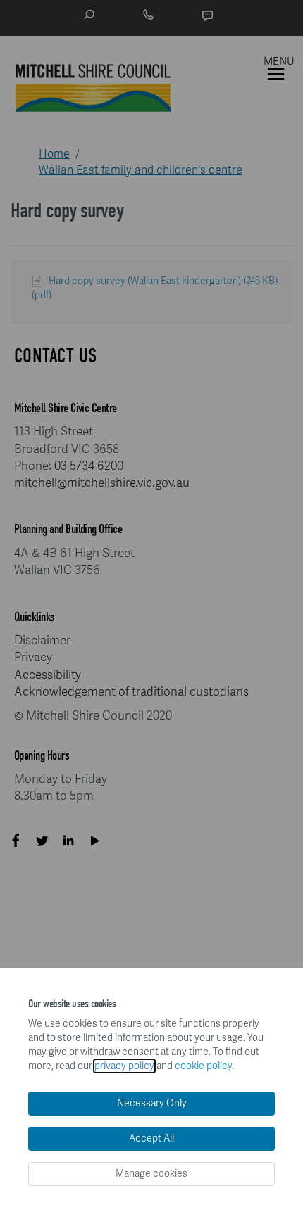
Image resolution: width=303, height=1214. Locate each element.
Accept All (151, 1138)
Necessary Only (152, 1103)
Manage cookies (151, 1174)
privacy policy (124, 1066)
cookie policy (203, 1066)
